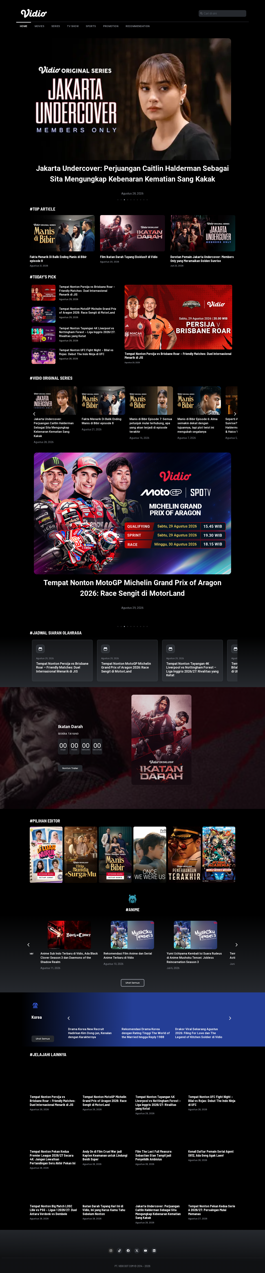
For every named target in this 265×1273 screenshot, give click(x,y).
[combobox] (222, 13)
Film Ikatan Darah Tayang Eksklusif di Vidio (129, 257)
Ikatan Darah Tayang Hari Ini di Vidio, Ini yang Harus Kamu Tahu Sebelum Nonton (104, 1210)
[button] (117, 199)
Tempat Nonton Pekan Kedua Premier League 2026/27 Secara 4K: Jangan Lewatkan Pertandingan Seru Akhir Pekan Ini (52, 1157)
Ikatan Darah (70, 726)
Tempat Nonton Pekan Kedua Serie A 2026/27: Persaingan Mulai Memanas (211, 1210)
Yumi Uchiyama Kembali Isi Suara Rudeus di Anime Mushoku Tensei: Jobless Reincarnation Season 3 (131, 958)
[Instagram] (111, 1251)
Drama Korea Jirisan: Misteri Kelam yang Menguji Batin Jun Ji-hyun (197, 1033)
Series (55, 26)
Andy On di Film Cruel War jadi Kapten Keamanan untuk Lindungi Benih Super (105, 1155)
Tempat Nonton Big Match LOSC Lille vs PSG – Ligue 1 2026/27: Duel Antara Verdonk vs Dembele (53, 1210)
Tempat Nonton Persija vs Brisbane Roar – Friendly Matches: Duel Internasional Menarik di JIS (87, 290)
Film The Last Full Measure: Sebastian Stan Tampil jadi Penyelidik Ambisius (153, 1155)
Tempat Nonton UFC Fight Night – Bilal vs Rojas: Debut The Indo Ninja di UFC (86, 352)
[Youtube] (145, 1251)
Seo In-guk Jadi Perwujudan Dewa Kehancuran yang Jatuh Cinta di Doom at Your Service (145, 1033)
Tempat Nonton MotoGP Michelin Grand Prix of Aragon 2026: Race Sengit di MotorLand (87, 311)
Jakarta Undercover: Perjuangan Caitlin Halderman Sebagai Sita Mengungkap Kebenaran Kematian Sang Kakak (54, 427)
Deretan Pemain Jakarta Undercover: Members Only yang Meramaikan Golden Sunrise (202, 259)
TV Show (73, 26)
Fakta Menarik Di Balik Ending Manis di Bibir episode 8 (132, 168)
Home (23, 26)
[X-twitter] (137, 1251)
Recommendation (138, 26)
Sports (91, 26)
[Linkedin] (154, 1251)
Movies (39, 26)
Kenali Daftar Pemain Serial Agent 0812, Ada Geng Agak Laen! (211, 1153)
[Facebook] (128, 1251)
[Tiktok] (119, 1251)
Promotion (111, 26)
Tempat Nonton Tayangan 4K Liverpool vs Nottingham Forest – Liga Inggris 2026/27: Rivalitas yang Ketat (87, 332)
